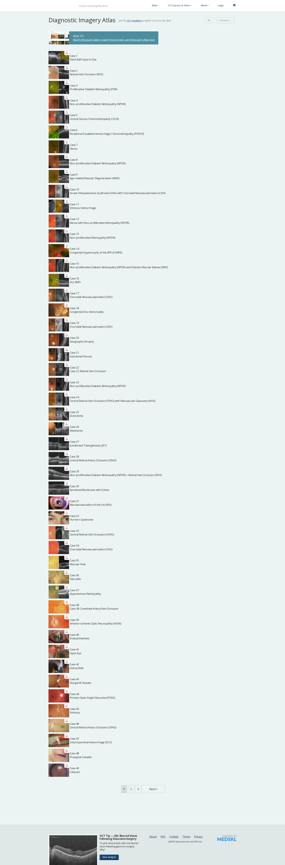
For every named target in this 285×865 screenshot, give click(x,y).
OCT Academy (134, 20)
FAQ (162, 836)
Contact (173, 836)
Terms (186, 836)
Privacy (198, 836)
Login (221, 5)
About (153, 836)
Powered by (229, 836)
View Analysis (109, 857)
